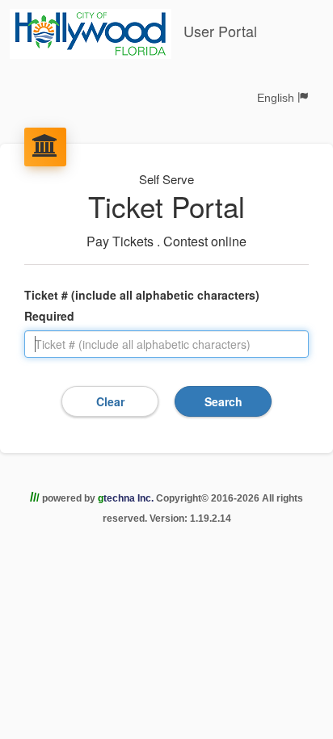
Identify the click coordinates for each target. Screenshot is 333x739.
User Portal (218, 30)
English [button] (277, 97)
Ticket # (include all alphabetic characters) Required (141, 305)
